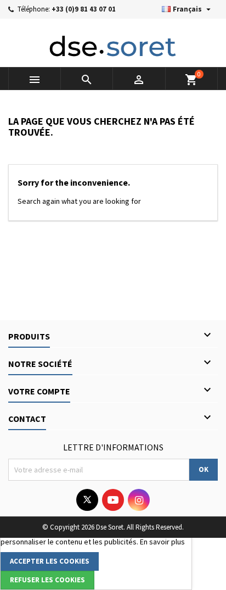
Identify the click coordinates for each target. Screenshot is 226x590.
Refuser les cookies (47, 580)
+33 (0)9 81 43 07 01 (84, 9)
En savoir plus (162, 542)
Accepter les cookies (49, 561)
